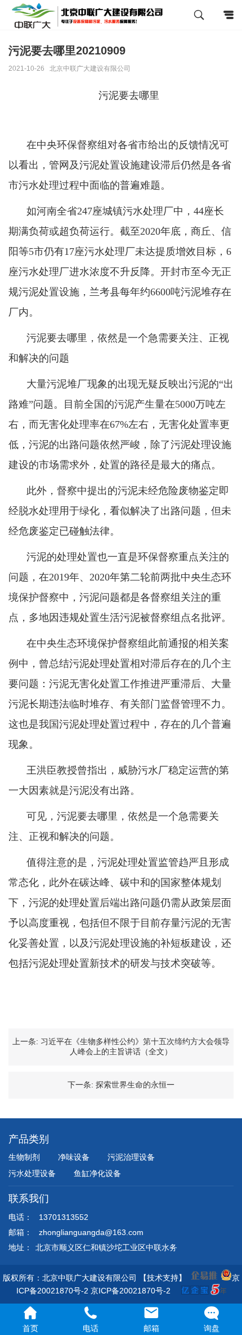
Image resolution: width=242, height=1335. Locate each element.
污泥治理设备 (131, 1157)
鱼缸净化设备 (97, 1173)
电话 (90, 1328)
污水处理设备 (32, 1173)
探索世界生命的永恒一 (135, 1084)
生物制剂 (24, 1157)
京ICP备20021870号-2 (132, 1290)
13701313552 (63, 1217)
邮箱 (151, 1328)
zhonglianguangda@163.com (91, 1232)
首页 (30, 1328)
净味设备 (73, 1157)
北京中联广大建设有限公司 (90, 68)
